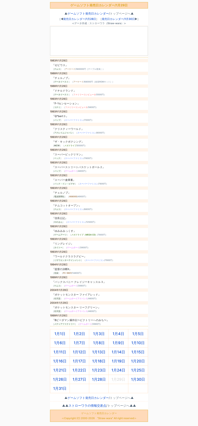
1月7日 (79, 343)
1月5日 (138, 333)
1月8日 (99, 343)
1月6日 (60, 343)
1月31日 (60, 388)
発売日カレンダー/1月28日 (79, 19)
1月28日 (99, 379)
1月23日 (99, 370)
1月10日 (138, 343)
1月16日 (60, 361)
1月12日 (79, 352)
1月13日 (98, 352)
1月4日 (118, 333)
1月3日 (99, 333)
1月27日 (79, 379)
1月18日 (98, 361)
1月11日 (60, 352)
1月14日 (118, 352)
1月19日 (118, 361)
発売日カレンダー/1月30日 (118, 19)
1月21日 (60, 370)
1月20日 (138, 361)
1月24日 (118, 370)
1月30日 (138, 379)
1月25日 (138, 370)
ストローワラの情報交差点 (87, 405)
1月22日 (79, 370)
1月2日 (79, 333)
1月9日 (118, 343)
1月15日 (138, 352)
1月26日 (60, 379)
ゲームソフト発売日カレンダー (88, 13)
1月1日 (59, 333)
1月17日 (79, 361)
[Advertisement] (99, 41)
